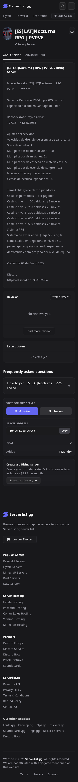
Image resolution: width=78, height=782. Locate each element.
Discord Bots (11, 654)
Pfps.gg (41, 725)
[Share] (72, 31)
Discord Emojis (13, 643)
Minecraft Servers (15, 572)
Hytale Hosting (13, 602)
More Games (64, 15)
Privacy (38, 774)
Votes (24, 411)
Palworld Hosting (14, 608)
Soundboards (12, 666)
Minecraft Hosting (15, 625)
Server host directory (22, 480)
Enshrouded (41, 16)
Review (58, 411)
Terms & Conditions (16, 695)
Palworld (22, 16)
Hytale (7, 16)
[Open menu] (71, 6)
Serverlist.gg (34, 759)
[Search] (62, 6)
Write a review (60, 297)
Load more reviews (39, 331)
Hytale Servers (12, 567)
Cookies (53, 774)
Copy (65, 430)
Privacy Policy (12, 690)
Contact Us (10, 706)
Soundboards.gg (14, 731)
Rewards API (11, 684)
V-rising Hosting (14, 619)
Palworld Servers (14, 561)
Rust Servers (11, 578)
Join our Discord (22, 539)
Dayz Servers (11, 584)
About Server (12, 55)
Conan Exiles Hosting (17, 613)
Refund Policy (12, 701)
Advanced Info (35, 55)
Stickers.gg (57, 725)
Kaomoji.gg (25, 725)
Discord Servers (13, 649)
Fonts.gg (9, 725)
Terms (24, 774)
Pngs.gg (34, 731)
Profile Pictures (13, 660)
